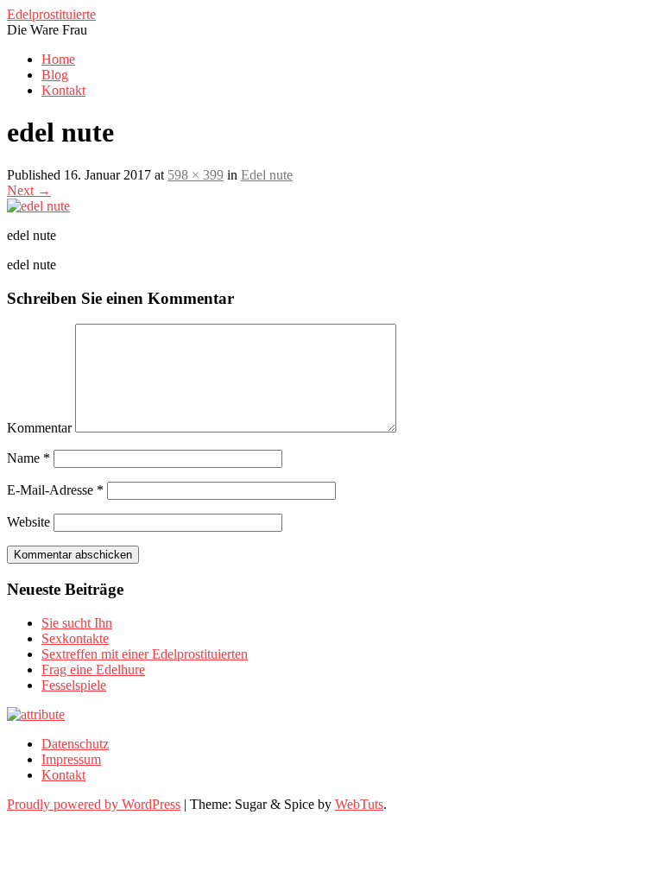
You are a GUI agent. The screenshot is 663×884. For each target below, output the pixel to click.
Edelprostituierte (51, 14)
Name (28, 458)
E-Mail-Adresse (55, 490)
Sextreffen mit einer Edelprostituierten (144, 654)
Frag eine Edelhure (93, 669)
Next (29, 190)
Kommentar (39, 427)
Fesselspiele (73, 685)
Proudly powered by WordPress (93, 804)
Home (58, 59)
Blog (54, 74)
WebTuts (359, 804)
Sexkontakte (75, 638)
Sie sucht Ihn (76, 623)
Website (28, 522)
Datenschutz (75, 743)
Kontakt (63, 90)
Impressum (71, 759)
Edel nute (267, 174)
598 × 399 (195, 174)
